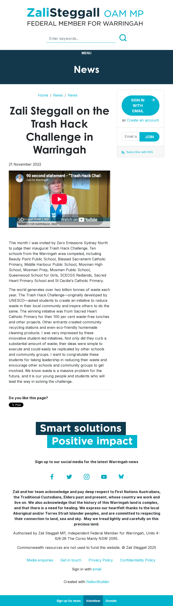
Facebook (52, 477)
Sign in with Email (137, 105)
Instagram (87, 477)
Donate (111, 601)
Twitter (69, 477)
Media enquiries (40, 560)
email (97, 569)
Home (43, 95)
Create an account (143, 120)
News (58, 95)
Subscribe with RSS (139, 152)
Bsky (121, 477)
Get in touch (70, 560)
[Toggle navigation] (86, 53)
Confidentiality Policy (137, 560)
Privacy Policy (101, 560)
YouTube (104, 477)
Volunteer (93, 601)
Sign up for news (69, 601)
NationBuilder (97, 581)
